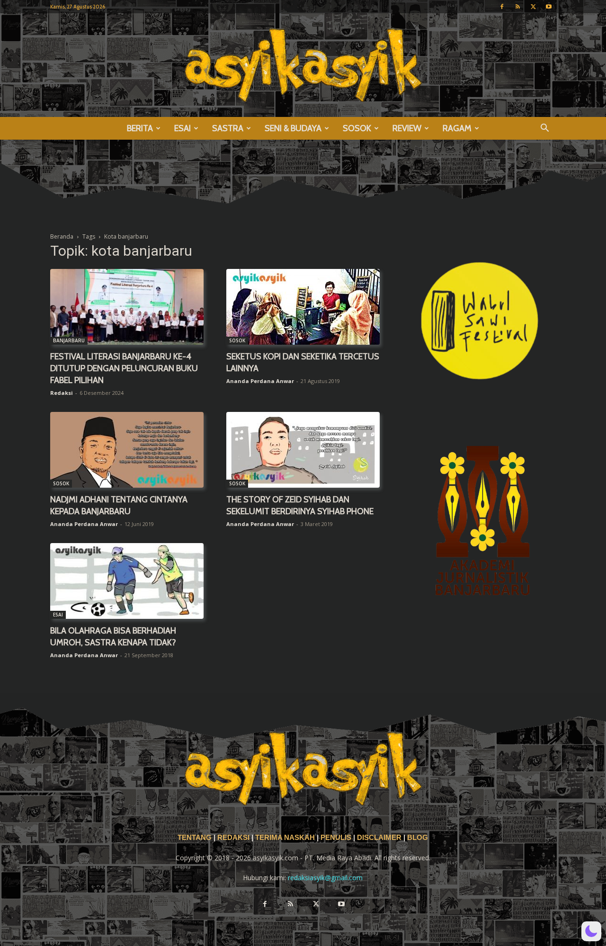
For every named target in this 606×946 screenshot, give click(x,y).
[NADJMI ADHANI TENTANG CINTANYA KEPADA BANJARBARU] (127, 450)
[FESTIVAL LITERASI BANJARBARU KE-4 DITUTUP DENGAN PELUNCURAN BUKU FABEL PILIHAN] (127, 307)
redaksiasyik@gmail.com (325, 877)
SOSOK (357, 128)
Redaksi (61, 392)
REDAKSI (233, 837)
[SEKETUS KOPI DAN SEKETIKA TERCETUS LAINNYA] (303, 307)
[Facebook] (502, 6)
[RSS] (517, 6)
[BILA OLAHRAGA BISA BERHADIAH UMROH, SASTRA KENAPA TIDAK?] (127, 581)
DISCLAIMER (379, 837)
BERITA (140, 128)
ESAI (182, 128)
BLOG (417, 837)
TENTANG (196, 837)
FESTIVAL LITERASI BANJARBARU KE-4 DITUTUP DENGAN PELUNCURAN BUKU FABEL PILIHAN (124, 368)
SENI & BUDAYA (293, 128)
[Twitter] (533, 6)
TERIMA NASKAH (286, 837)
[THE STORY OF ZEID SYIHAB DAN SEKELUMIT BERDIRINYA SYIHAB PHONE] (303, 450)
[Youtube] (549, 6)
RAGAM (457, 128)
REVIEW (406, 128)
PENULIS (337, 837)
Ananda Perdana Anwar (260, 380)
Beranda (61, 236)
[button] (544, 129)
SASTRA (227, 128)
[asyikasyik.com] (303, 65)
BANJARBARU (69, 340)
